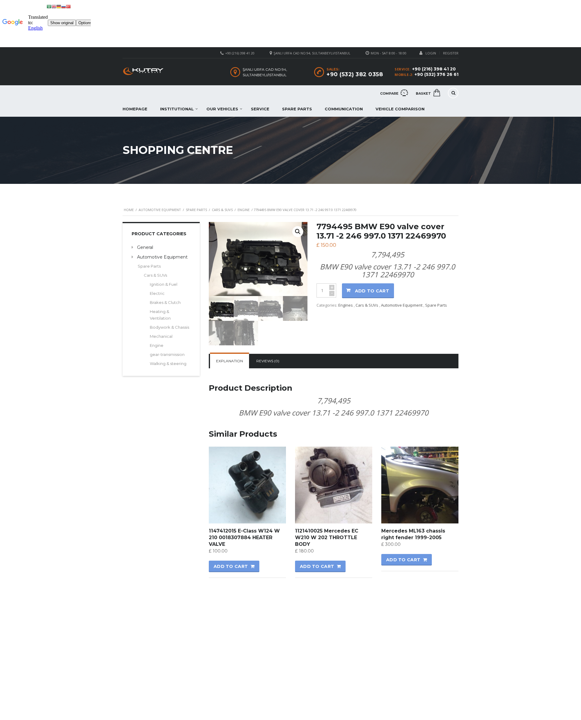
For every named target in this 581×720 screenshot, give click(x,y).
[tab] (229, 361)
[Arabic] (49, 6)
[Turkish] (68, 6)
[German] (58, 6)
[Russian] (63, 6)
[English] (53, 6)
